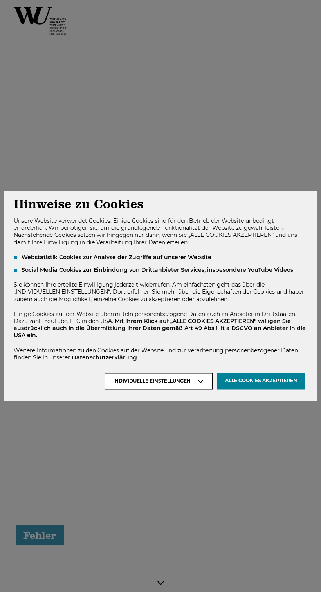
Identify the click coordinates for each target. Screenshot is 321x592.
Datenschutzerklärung (104, 357)
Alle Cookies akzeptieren (261, 381)
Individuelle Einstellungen (152, 381)
